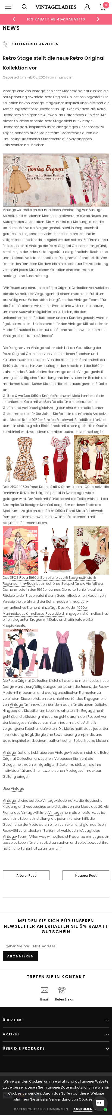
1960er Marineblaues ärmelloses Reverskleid (45, 610)
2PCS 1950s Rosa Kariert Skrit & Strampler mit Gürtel (52, 486)
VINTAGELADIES (56, 7)
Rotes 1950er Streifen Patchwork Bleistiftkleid (58, 419)
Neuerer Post (86, 875)
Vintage (9, 91)
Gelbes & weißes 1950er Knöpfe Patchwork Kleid (41, 395)
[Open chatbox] (100, 1103)
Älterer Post (26, 875)
